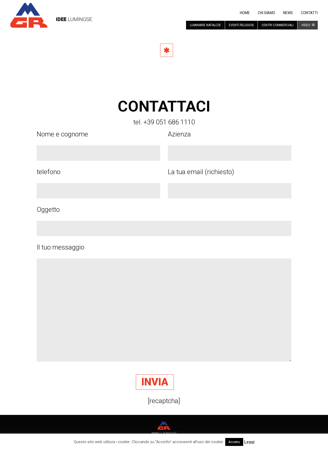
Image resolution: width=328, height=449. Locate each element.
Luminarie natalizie (205, 25)
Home (245, 13)
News (288, 13)
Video (305, 25)
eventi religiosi (241, 25)
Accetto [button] (234, 442)
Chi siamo (266, 13)
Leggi (249, 442)
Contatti (309, 13)
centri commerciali (277, 25)
